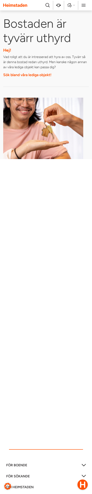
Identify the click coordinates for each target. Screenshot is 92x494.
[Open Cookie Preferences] (7, 486)
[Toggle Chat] (82, 485)
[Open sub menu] (84, 466)
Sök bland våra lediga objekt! (27, 74)
